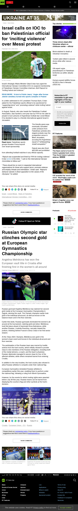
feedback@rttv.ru (33, 205)
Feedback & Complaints (65, 497)
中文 (21, 475)
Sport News (11, 23)
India (3, 497)
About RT (60, 490)
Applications (42, 487)
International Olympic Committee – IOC (17, 197)
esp (7, 475)
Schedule (42, 492)
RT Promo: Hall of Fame (65, 492)
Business (5, 492)
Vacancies (61, 500)
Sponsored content (44, 495)
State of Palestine (25, 194)
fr (15, 475)
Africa (4, 495)
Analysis (23, 485)
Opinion (23, 487)
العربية (3, 475)
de (13, 475)
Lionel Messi (12, 194)
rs (18, 475)
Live (40, 485)
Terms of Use (62, 485)
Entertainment (25, 490)
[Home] (2, 2)
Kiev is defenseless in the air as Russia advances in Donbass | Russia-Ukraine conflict (40, 10)
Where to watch (43, 490)
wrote (9, 159)
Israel (4, 194)
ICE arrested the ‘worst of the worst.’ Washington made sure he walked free (64, 178)
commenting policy (21, 203)
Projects (23, 495)
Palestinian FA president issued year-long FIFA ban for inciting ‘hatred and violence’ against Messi (38, 463)
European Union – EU (17, 425)
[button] (26, 401)
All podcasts (72, 210)
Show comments (26, 212)
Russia (29, 425)
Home (4, 23)
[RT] (31, 475)
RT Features (57, 134)
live (10, 2)
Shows (22, 492)
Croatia (4, 425)
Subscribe (62, 123)
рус (10, 475)
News (3, 485)
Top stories (57, 24)
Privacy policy (62, 487)
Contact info (61, 495)
